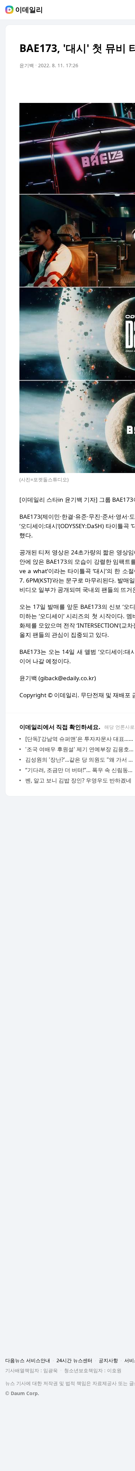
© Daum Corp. (22, 1393)
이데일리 (29, 9)
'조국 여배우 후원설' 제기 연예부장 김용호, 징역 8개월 (79, 749)
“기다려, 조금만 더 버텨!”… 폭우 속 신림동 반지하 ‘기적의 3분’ (79, 770)
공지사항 (108, 1360)
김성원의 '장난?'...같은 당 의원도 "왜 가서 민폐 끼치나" (79, 759)
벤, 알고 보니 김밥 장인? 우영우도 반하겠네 (78, 780)
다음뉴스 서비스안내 (27, 1360)
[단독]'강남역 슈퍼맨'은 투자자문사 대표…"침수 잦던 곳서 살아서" (79, 739)
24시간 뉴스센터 (74, 1360)
